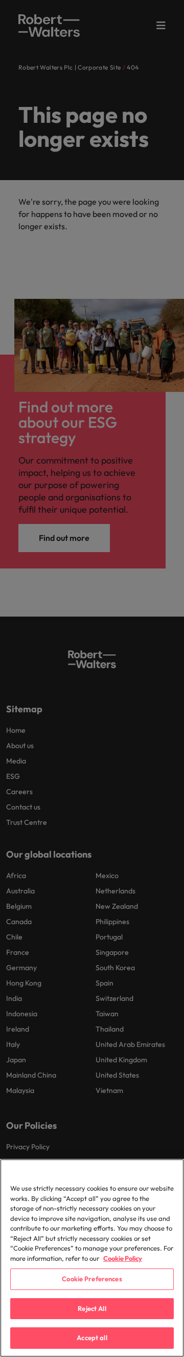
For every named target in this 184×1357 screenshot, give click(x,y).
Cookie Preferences (92, 1279)
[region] (92, 1258)
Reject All (92, 1308)
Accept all (92, 1337)
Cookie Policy (122, 1258)
